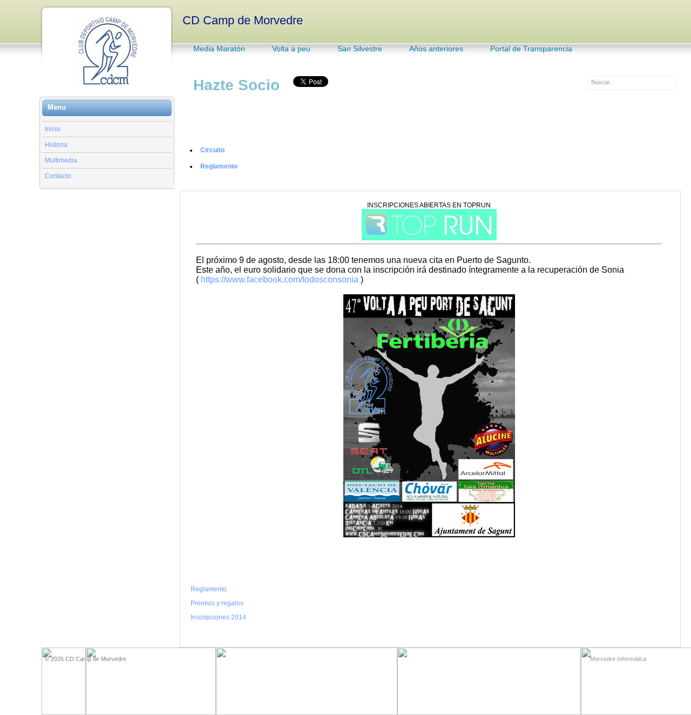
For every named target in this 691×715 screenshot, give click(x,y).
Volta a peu (291, 48)
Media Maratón (219, 48)
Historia (56, 145)
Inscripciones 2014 (218, 617)
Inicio (52, 129)
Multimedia (61, 160)
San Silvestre (359, 48)
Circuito (212, 150)
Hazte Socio (236, 85)
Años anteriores (436, 48)
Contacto (58, 176)
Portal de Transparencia (531, 48)
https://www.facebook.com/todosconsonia (279, 279)
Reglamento (219, 166)
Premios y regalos (217, 603)
